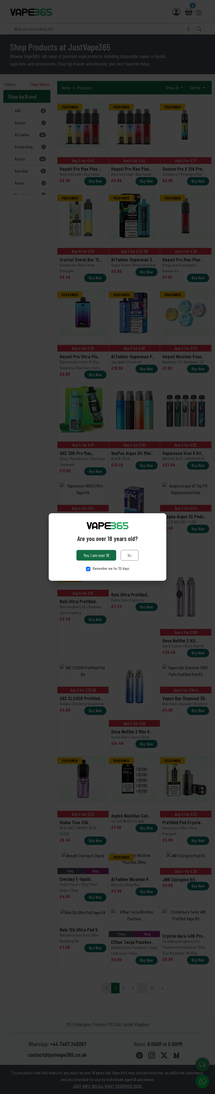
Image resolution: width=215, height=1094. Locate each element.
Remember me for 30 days (111, 568)
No (130, 555)
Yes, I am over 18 (96, 555)
